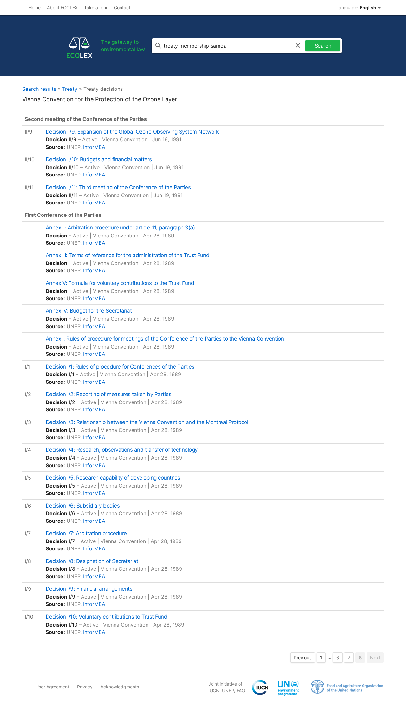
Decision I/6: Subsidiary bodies (83, 505)
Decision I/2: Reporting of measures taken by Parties (108, 394)
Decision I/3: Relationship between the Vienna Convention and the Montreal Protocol (147, 422)
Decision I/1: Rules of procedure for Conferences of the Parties (120, 366)
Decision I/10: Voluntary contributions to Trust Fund (106, 617)
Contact (122, 7)
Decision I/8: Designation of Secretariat (92, 561)
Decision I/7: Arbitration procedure (86, 533)
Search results (39, 89)
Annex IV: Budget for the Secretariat (89, 311)
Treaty (69, 89)
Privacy (85, 686)
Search (323, 46)
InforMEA (94, 147)
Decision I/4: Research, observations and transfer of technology (122, 450)
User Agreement (52, 686)
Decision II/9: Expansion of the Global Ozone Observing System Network (132, 132)
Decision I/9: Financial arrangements (89, 589)
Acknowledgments (120, 686)
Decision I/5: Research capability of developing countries (113, 478)
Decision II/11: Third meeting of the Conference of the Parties (118, 187)
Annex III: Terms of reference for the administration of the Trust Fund (127, 255)
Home (35, 7)
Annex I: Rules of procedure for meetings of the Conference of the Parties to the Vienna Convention (165, 338)
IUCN (213, 690)
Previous (302, 657)
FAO (241, 690)
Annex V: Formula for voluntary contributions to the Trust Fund (120, 283)
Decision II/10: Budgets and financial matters (99, 159)
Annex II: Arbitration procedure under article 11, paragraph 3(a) (120, 227)
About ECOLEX (62, 7)
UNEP (228, 690)
